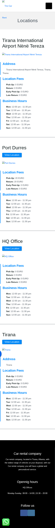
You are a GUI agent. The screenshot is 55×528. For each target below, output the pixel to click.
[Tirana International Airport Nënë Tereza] (22, 54)
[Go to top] (50, 523)
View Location (12, 155)
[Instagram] (31, 513)
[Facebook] (24, 513)
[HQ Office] (8, 256)
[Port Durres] (8, 163)
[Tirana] (6, 349)
